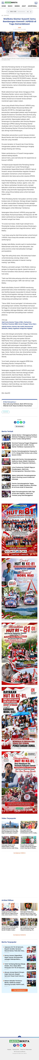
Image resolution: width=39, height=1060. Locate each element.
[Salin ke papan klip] (24, 422)
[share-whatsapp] (21, 422)
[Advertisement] (19, 876)
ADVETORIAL (32, 6)
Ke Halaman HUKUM (19, 935)
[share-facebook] (15, 422)
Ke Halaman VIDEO (19, 853)
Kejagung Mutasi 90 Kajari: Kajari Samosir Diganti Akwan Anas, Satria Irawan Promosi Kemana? (10, 913)
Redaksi (9, 1049)
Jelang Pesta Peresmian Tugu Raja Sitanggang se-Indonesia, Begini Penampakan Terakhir (10, 831)
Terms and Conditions (19, 1051)
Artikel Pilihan (8, 900)
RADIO (10, 6)
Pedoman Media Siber (26, 1049)
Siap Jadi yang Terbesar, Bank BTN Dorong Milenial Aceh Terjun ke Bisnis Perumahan (17, 405)
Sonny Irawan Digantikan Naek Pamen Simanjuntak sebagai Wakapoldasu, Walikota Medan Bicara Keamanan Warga (14, 957)
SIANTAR (5, 412)
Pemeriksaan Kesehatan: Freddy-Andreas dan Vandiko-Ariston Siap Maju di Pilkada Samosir (28, 846)
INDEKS (17, 6)
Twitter (22, 1047)
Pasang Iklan (15, 1049)
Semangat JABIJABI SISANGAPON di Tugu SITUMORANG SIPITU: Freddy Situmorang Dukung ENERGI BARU (28, 831)
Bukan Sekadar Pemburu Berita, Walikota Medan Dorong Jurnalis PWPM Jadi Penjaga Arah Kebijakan (14, 982)
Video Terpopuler (9, 818)
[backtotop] (19, 1037)
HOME (4, 6)
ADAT (24, 6)
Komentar (20, 426)
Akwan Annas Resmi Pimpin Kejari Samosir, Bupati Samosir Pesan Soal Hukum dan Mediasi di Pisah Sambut (14, 974)
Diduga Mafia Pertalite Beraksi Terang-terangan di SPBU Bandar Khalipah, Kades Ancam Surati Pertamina (10, 928)
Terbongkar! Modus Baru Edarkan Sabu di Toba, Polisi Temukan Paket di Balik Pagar (28, 913)
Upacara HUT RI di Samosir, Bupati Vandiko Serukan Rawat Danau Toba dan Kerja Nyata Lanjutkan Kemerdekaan (14, 949)
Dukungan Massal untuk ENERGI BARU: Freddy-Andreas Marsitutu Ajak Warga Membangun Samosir (10, 846)
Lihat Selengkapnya (19, 990)
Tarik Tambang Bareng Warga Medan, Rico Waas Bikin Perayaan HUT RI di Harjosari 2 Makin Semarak (15, 966)
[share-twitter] (18, 422)
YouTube (25, 1047)
